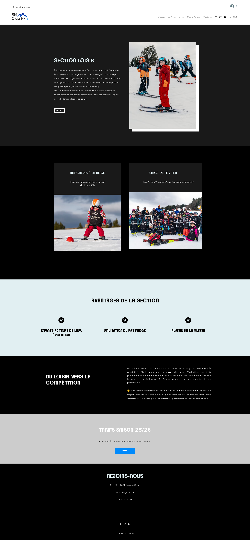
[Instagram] (220, 16)
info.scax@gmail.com (21, 7)
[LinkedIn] (224, 16)
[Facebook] (216, 16)
